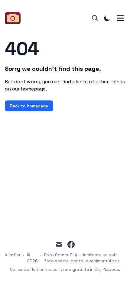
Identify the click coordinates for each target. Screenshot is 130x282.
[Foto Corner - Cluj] (14, 18)
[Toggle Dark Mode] (107, 18)
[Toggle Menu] (120, 18)
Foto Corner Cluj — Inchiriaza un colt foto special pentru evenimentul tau (81, 258)
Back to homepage (29, 106)
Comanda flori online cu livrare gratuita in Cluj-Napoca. (65, 269)
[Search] (95, 18)
